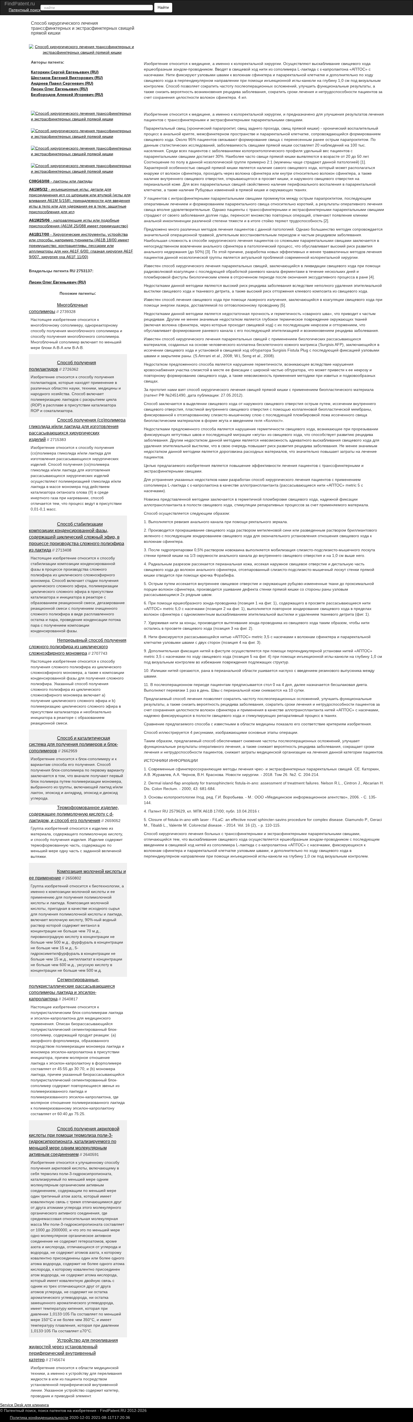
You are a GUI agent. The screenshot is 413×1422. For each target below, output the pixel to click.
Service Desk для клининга (24, 1405)
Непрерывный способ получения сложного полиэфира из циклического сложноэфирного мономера (77, 647)
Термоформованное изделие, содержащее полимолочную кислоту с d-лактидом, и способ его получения (74, 814)
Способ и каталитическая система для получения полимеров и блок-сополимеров (73, 744)
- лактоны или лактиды (60, 181)
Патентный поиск (24, 10)
